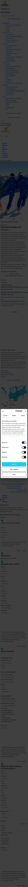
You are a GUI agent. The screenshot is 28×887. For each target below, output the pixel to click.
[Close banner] (25, 411)
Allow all (14, 464)
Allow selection (14, 469)
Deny (14, 474)
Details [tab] (14, 415)
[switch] (24, 447)
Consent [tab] (5, 415)
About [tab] (23, 415)
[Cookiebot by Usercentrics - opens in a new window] (16, 411)
